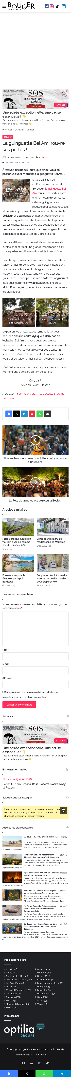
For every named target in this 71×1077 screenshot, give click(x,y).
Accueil (8, 129)
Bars (8, 972)
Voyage (9, 1007)
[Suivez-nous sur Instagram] (63, 810)
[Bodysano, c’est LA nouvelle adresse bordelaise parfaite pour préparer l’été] (53, 563)
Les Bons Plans (13, 983)
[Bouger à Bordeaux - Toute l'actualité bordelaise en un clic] (21, 6)
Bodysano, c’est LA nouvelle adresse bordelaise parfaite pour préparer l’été (52, 578)
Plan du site (40, 1054)
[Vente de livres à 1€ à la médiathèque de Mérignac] (53, 527)
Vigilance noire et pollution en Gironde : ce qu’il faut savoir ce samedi (41, 873)
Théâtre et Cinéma (15, 1004)
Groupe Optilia (13, 157)
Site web (6, 678)
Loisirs (9, 986)
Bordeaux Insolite (14, 976)
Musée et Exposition (15, 990)
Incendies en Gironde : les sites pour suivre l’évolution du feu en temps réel (41, 891)
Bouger (30, 129)
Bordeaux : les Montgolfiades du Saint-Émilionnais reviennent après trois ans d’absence (41, 926)
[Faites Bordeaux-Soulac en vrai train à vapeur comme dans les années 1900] (18, 527)
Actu (8, 969)
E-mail (6, 664)
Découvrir (19, 129)
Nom (5, 650)
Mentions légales (24, 1054)
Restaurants (43, 993)
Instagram (52, 6)
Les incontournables (47, 983)
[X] (16, 414)
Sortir (40, 997)
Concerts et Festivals (16, 979)
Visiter (40, 1004)
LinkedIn (64, 6)
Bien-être (41, 972)
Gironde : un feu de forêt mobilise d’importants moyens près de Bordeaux (41, 856)
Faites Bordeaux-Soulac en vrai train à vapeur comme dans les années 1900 (16, 542)
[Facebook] (8, 414)
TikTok (57, 6)
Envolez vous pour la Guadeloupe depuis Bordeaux (13, 578)
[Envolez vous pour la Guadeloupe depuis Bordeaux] (18, 563)
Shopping (11, 997)
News (40, 990)
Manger (41, 986)
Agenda (41, 969)
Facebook (47, 6)
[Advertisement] (35, 51)
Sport (40, 1000)
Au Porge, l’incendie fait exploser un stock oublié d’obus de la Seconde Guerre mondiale (40, 908)
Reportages (11, 993)
